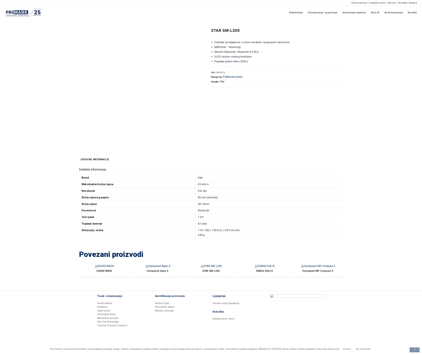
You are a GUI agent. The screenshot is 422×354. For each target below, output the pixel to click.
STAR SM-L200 (211, 270)
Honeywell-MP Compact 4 (317, 270)
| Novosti (391, 2)
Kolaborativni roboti (223, 318)
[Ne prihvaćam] (415, 349)
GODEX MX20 (104, 270)
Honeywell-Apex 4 (157, 270)
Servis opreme (359, 2)
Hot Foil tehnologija (108, 321)
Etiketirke (102, 306)
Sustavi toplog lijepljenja (226, 303)
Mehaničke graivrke (108, 318)
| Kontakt (401, 2)
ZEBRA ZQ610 (264, 270)
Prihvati (347, 349)
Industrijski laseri (106, 314)
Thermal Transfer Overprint (112, 325)
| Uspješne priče (376, 2)
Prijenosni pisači (232, 76)
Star (222, 81)
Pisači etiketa (104, 303)
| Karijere (412, 2)
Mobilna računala (164, 310)
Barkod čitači (162, 303)
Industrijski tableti (164, 306)
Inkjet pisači (103, 310)
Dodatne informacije (95, 159)
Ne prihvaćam (363, 349)
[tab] (95, 160)
